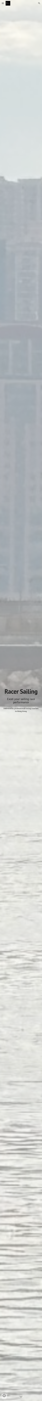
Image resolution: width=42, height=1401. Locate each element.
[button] (3, 3)
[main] (21, 696)
